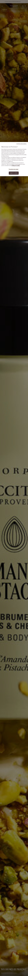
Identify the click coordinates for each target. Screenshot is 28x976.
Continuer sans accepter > (21, 143)
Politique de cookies (16, 165)
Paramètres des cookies (13, 169)
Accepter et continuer (14, 173)
